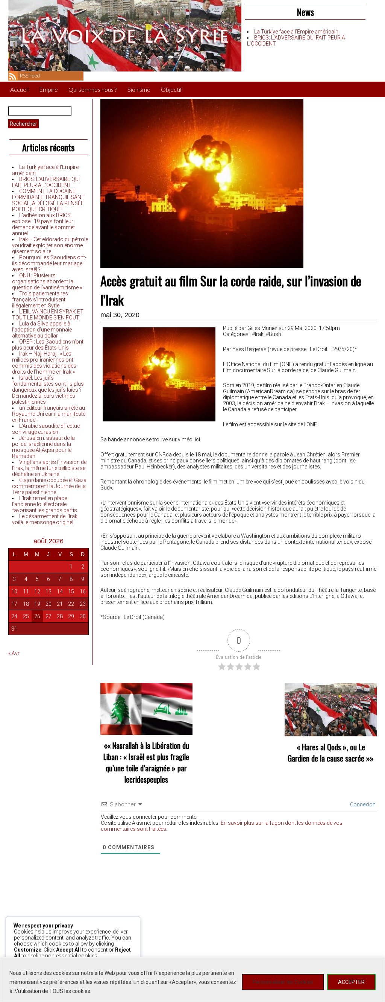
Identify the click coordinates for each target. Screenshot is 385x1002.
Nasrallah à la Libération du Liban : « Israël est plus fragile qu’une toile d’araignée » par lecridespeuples (146, 762)
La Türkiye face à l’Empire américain (296, 32)
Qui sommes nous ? (92, 89)
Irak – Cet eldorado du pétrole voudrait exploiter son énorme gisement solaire (50, 245)
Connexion (362, 804)
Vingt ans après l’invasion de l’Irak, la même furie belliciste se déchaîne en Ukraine (49, 468)
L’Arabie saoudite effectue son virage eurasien (46, 429)
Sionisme (138, 89)
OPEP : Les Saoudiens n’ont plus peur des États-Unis (47, 345)
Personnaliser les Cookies (283, 982)
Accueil (19, 89)
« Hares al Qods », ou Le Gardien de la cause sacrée (326, 752)
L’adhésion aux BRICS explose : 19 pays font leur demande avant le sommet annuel (43, 224)
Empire (48, 89)
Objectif (171, 89)
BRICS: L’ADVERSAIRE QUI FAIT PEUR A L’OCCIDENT (46, 182)
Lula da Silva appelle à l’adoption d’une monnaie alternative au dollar (42, 330)
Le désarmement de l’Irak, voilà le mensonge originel (45, 519)
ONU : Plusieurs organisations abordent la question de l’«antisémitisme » (47, 281)
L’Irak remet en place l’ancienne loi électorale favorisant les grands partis (44, 504)
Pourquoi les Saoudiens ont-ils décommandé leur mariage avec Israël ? (49, 263)
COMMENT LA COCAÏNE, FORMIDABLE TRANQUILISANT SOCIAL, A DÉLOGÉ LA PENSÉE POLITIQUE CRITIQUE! (48, 200)
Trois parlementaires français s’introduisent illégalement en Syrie (40, 299)
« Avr (14, 653)
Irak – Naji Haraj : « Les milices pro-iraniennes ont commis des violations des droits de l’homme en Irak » (44, 363)
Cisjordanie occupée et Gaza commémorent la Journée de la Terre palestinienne (49, 486)
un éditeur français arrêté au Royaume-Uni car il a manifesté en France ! (48, 414)
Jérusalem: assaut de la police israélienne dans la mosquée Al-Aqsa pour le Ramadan (43, 447)
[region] (192, 979)
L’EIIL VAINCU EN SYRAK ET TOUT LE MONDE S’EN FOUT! (47, 315)
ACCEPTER (351, 982)
